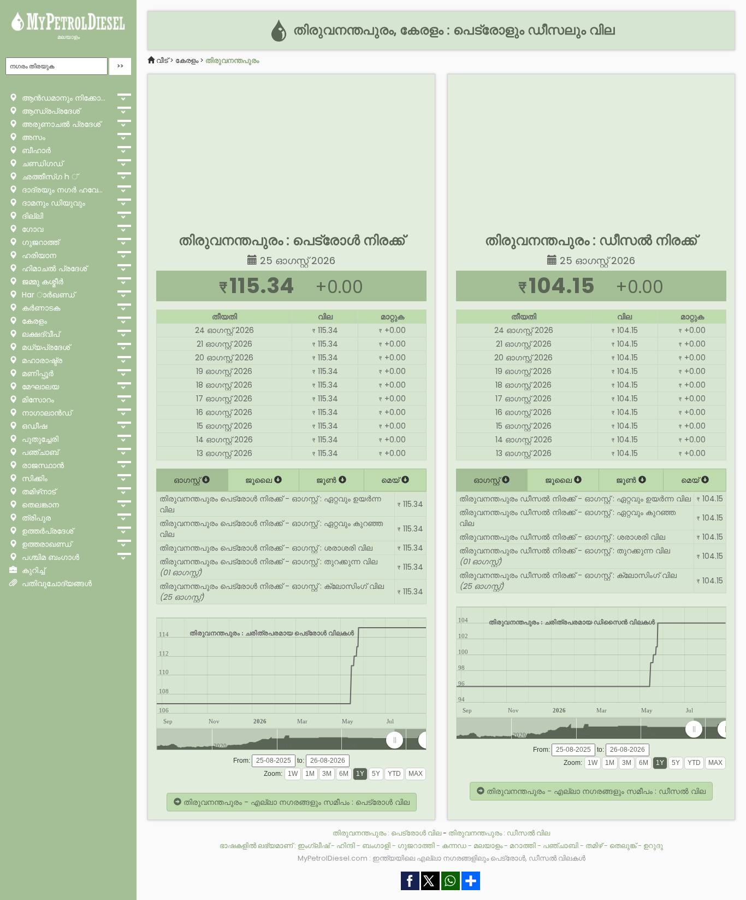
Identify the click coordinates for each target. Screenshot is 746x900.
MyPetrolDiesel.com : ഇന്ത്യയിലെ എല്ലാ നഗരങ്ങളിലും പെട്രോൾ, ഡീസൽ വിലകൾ (441, 858)
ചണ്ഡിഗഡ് (41, 163)
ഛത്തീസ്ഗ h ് (49, 176)
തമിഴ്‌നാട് (38, 491)
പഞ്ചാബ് (39, 452)
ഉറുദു (653, 845)
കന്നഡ (454, 845)
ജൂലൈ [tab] (259, 480)
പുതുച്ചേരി (39, 439)
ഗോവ (31, 229)
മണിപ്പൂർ (37, 373)
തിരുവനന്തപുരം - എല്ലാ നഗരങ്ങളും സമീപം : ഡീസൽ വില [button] (595, 791)
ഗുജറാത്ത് (39, 242)
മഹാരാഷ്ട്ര (41, 360)
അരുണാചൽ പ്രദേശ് (60, 124)
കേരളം (33, 320)
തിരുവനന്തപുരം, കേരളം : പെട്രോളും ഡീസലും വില (452, 30)
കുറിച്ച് (32, 570)
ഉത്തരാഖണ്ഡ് (46, 544)
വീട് (162, 60)
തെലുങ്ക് (622, 845)
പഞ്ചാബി (560, 845)
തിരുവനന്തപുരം (232, 60)
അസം (32, 137)
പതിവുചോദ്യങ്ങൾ (56, 583)
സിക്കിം (34, 478)
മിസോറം (37, 399)
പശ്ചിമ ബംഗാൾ (49, 557)
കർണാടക (40, 307)
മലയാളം (68, 37)
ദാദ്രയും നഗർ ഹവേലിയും (66, 189)
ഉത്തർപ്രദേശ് (46, 530)
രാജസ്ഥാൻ (42, 465)
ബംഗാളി (376, 845)
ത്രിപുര (35, 517)
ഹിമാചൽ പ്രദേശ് (53, 268)
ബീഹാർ (35, 150)
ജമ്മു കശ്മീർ (41, 281)
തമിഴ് (593, 845)
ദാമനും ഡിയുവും (52, 202)
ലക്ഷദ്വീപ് (40, 334)
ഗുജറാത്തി (416, 845)
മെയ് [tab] (391, 480)
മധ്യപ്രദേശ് (45, 347)
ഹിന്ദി (345, 845)
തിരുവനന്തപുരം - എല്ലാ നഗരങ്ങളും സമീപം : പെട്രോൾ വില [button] (295, 802)
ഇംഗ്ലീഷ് (313, 845)
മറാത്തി (523, 845)
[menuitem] (410, 740)
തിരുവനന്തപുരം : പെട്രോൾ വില (387, 833)
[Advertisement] (291, 150)
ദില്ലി (31, 216)
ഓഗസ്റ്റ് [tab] (188, 480)
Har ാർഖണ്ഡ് (47, 294)
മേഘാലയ (39, 386)
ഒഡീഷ (33, 425)
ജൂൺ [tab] (327, 480)
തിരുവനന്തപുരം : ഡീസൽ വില (499, 833)
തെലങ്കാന (39, 504)
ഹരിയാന (38, 255)
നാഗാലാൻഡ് (46, 412)
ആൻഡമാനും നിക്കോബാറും (66, 97)
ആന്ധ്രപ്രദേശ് (50, 111)
